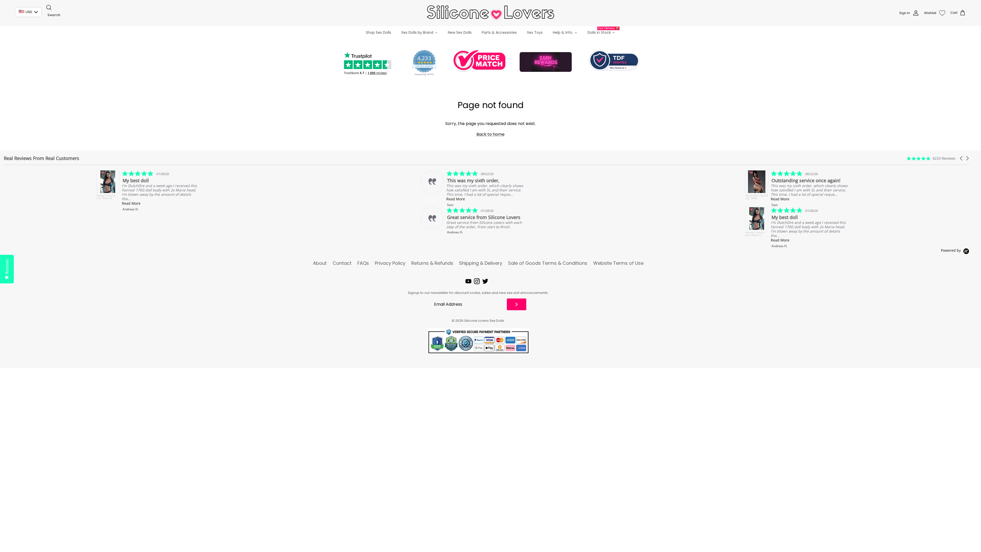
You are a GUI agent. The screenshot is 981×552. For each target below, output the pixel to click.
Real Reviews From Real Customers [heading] (41, 158)
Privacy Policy (390, 263)
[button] (961, 158)
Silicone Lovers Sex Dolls (484, 320)
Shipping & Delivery (480, 263)
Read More (38, 203)
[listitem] (379, 188)
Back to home (490, 134)
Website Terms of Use (618, 263)
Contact (342, 263)
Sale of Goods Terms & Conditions (547, 263)
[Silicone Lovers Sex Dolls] (490, 13)
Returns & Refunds (432, 263)
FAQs (363, 263)
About (320, 263)
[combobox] (71, 15)
